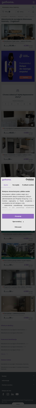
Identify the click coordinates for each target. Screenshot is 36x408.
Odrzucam (18, 227)
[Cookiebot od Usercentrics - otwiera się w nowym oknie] (26, 180)
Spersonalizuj (17, 221)
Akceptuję (18, 216)
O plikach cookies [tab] (28, 185)
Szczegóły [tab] (15, 185)
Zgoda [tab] (6, 185)
